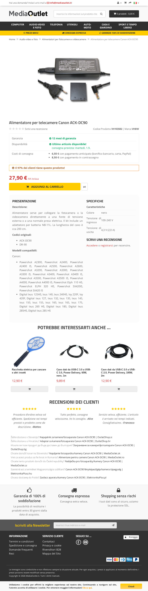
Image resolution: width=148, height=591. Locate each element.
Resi (11, 553)
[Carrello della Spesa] (125, 2)
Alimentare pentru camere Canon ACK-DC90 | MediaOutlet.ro (91, 457)
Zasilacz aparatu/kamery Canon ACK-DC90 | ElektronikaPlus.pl (73, 477)
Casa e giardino (106, 26)
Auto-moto (87, 26)
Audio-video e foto (37, 26)
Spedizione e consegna (23, 545)
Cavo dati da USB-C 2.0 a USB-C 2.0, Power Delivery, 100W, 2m (118, 372)
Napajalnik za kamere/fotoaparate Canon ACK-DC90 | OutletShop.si (76, 437)
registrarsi (107, 245)
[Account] (119, 2)
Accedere (92, 245)
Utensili (72, 24)
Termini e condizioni (21, 541)
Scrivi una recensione (36, 128)
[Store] (136, 2)
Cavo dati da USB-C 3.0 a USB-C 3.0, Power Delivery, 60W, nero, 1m (73, 372)
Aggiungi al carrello (47, 186)
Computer (17, 24)
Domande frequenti (21, 549)
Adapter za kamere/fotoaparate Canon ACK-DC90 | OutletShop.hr (75, 441)
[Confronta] (84, 186)
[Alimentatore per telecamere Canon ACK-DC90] (74, 80)
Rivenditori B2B (51, 549)
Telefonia (56, 24)
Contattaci (48, 541)
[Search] (101, 13)
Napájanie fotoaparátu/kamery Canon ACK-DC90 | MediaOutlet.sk (84, 453)
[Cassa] (130, 2)
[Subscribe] (113, 525)
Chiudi (131, 586)
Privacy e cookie (51, 545)
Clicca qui (87, 587)
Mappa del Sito (51, 553)
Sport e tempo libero (128, 26)
